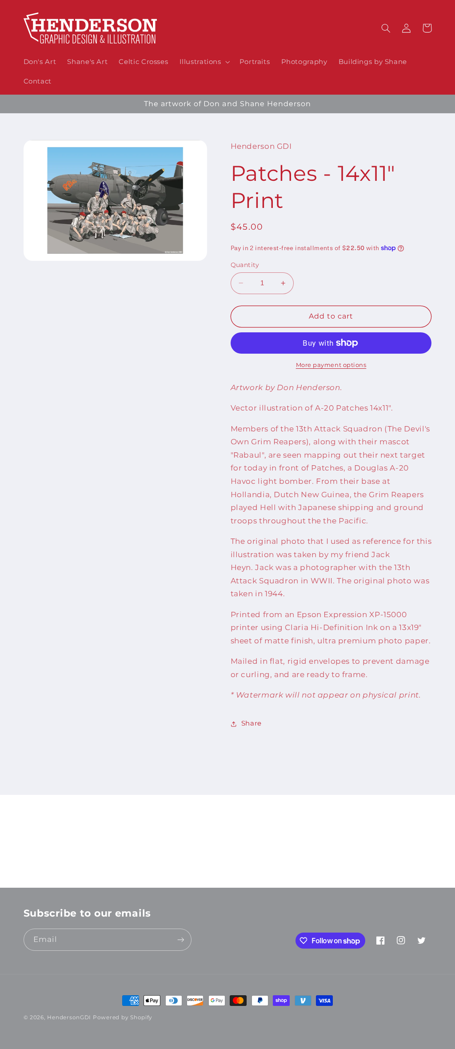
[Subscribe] (301, 877)
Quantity (245, 264)
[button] (204, 62)
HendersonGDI (69, 1017)
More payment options (331, 365)
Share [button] (251, 723)
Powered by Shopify (122, 1017)
